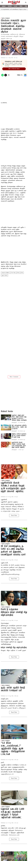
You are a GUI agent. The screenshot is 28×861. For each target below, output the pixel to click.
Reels (22, 272)
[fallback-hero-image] (6, 417)
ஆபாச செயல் (4, 275)
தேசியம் (10, 6)
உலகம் (15, 6)
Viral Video (13, 272)
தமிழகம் (4, 6)
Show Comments (14, 376)
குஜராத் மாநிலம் (6, 701)
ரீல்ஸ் (18, 272)
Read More (14, 515)
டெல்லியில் (4, 565)
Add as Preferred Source (14, 68)
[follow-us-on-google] (25, 75)
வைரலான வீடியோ (5, 272)
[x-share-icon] (5, 76)
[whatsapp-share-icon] (2, 76)
